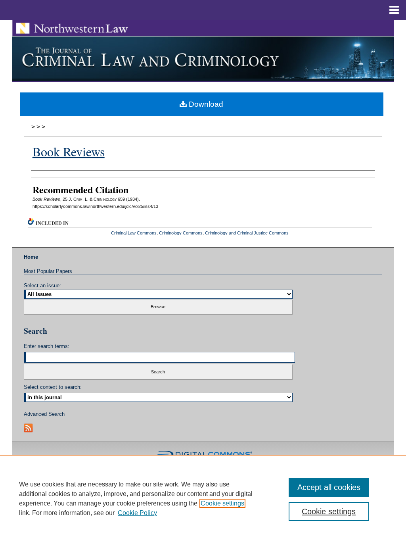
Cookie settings (222, 503)
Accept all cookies (328, 487)
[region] (203, 498)
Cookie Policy (137, 512)
